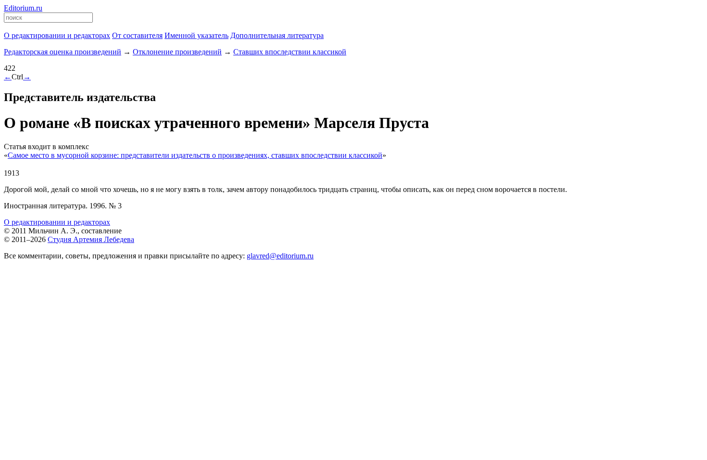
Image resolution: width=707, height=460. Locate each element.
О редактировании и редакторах (57, 222)
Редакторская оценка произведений (62, 52)
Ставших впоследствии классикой (289, 52)
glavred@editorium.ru (280, 256)
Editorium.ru (23, 8)
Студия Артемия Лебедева (91, 239)
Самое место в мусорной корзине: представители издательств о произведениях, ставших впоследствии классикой (195, 155)
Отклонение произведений (177, 52)
